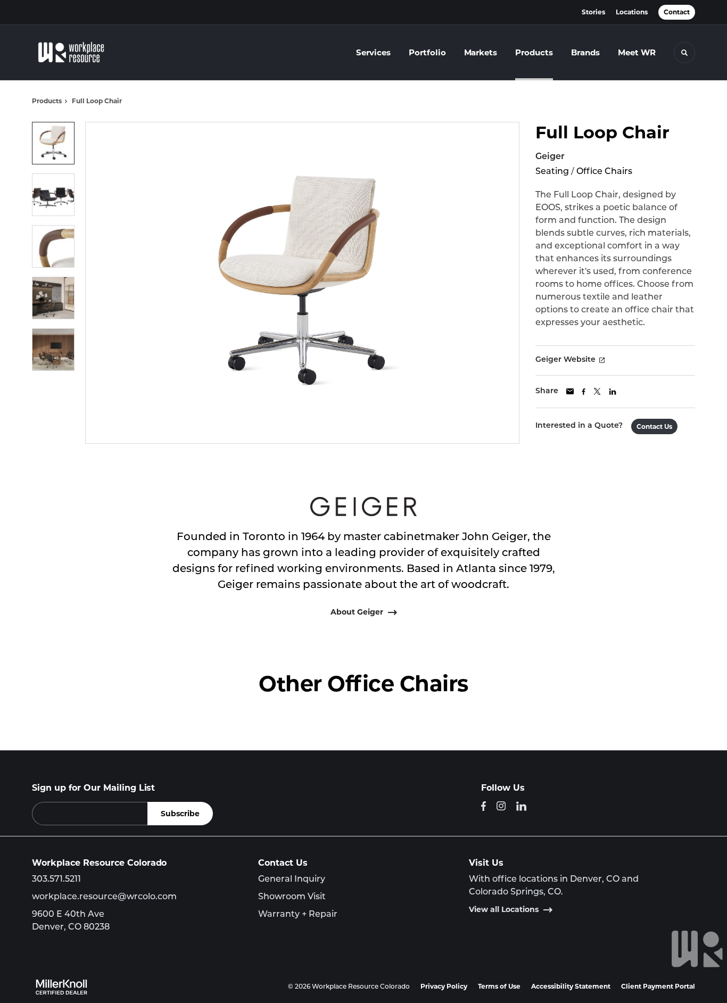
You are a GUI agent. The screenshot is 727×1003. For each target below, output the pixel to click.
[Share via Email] (570, 391)
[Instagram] (501, 805)
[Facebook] (483, 806)
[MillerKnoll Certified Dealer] (61, 987)
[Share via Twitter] (597, 391)
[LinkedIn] (521, 806)
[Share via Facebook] (583, 391)
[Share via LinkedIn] (612, 391)
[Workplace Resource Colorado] (79, 53)
